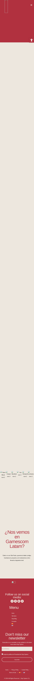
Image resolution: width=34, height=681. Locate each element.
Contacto (14, 621)
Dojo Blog (14, 618)
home (6, 670)
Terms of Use (12, 672)
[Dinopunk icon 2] (25, 476)
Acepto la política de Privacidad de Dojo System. (16, 654)
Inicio (13, 613)
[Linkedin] (15, 601)
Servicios (14, 616)
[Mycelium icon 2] (14, 476)
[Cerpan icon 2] (8, 476)
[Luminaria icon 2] (31, 476)
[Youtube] (22, 601)
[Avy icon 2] (19, 475)
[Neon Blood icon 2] (3, 477)
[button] (31, 5)
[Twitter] (12, 601)
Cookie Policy (25, 670)
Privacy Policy (15, 670)
